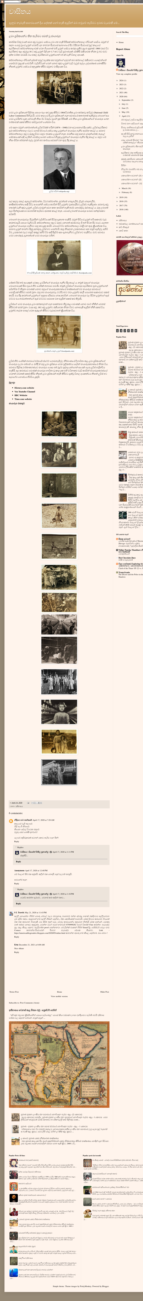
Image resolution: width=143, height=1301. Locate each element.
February (126, 192)
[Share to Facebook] (39, 803)
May (124, 112)
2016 (121, 209)
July (124, 104)
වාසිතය (20, 11)
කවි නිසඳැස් (124, 227)
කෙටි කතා (123, 230)
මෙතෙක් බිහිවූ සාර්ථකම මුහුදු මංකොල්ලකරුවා (35, 1233)
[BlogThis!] (35, 803)
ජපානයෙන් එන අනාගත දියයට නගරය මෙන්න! (36, 1270)
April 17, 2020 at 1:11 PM (63, 851)
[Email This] (32, 803)
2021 (121, 92)
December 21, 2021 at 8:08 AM (32, 944)
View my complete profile (126, 74)
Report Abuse (123, 49)
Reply (16, 841)
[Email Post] (28, 802)
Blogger (105, 1286)
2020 (121, 96)
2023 (121, 84)
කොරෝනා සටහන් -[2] (131, 179)
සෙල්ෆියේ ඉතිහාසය (26, 1258)
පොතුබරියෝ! (124, 553)
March (125, 188)
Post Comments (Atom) (29, 1002)
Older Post (104, 991)
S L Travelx (19, 912)
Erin (16, 944)
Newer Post (14, 991)
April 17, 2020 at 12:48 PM (36, 870)
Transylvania (124, 572)
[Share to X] (37, 803)
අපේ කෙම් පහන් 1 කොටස (102, 1199)
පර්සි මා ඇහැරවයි (126, 560)
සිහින (123, 165)
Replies (20, 847)
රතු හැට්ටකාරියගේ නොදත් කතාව (104, 1174)
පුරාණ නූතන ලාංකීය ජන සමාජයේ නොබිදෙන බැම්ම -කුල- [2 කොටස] (51, 1114)
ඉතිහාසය (19, 806)
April (124, 116)
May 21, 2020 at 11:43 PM (36, 912)
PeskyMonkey (85, 1286)
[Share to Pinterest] (41, 803)
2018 (121, 201)
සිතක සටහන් (124, 538)
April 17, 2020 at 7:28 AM (43, 820)
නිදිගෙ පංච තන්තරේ (23, 819)
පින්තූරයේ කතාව (135, 474)
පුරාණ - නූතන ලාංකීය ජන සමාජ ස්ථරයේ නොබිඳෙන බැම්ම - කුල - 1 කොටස (54, 1126)
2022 (121, 88)
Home (59, 991)
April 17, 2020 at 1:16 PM (63, 893)
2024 (121, 80)
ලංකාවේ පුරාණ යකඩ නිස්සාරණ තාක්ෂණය (40, 1138)
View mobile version (59, 996)
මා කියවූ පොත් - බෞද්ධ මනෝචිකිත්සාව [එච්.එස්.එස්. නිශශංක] (115, 1160)
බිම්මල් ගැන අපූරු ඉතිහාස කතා (103, 1210)
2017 (121, 205)
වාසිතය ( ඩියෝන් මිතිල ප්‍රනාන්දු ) (34, 851)
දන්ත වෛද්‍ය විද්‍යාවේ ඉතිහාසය (30, 1172)
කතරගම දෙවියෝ (25, 1183)
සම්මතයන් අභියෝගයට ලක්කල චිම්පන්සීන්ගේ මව (110, 1187)
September (126, 100)
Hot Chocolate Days (127, 557)
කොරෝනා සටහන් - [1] (131, 183)
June (124, 108)
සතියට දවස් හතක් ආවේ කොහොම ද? (32, 1195)
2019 (121, 197)
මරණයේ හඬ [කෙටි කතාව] (28, 1160)
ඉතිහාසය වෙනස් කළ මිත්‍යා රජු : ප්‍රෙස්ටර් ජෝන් (33, 1010)
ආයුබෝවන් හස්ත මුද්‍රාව (27, 1246)
